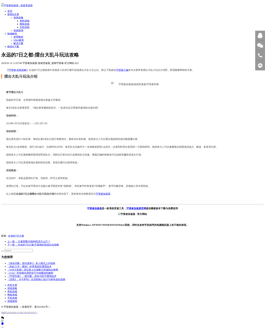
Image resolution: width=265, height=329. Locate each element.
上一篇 (28, 241)
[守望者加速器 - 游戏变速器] (132, 5)
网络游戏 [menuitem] (24, 24)
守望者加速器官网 (136, 208)
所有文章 (12, 285)
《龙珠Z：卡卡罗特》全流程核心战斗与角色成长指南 (36, 279)
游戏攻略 (12, 288)
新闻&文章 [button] (13, 14)
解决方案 (18, 43)
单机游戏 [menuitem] (24, 20)
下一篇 (33, 244)
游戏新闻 (18, 30)
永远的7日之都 (16, 236)
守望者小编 (122, 70)
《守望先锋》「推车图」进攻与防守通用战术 (31, 276)
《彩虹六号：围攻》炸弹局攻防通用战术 (29, 266)
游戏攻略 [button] (18, 17)
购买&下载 (13, 46)
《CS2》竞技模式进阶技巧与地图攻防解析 (30, 273)
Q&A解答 (18, 40)
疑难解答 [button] (12, 33)
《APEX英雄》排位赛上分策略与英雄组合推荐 (32, 269)
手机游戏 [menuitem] (24, 27)
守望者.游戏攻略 (17, 70)
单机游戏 (12, 291)
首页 (9, 11)
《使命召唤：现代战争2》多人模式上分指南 (31, 263)
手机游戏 (12, 298)
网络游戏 (12, 294)
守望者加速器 (103, 193)
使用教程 (18, 37)
